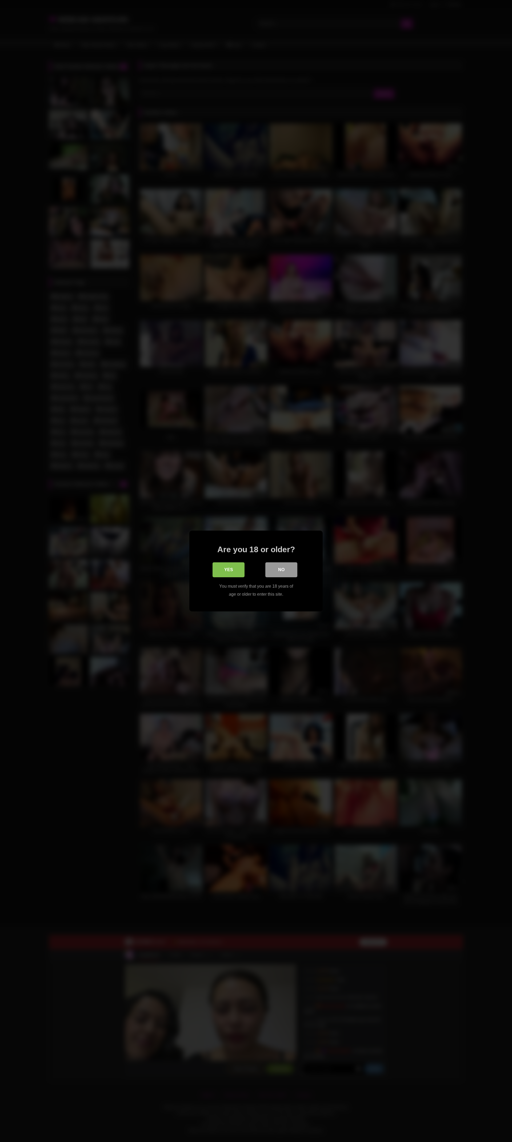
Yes (228, 569)
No (281, 569)
